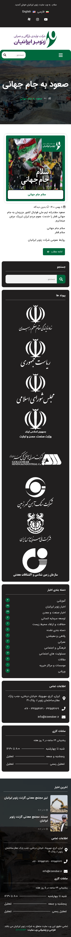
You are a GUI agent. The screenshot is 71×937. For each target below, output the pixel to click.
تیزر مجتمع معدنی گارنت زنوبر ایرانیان (26, 798)
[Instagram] (37, 19)
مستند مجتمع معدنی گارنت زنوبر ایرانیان (29, 819)
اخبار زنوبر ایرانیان (55, 607)
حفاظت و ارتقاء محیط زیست (48, 624)
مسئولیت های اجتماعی (52, 654)
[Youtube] (46, 19)
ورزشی (61, 671)
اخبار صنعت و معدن (54, 612)
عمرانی (61, 642)
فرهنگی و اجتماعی (54, 648)
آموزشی (61, 601)
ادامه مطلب (60, 136)
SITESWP (21, 930)
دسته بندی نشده (56, 630)
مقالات (61, 659)
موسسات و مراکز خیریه (52, 665)
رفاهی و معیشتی (55, 636)
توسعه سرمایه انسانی (53, 618)
